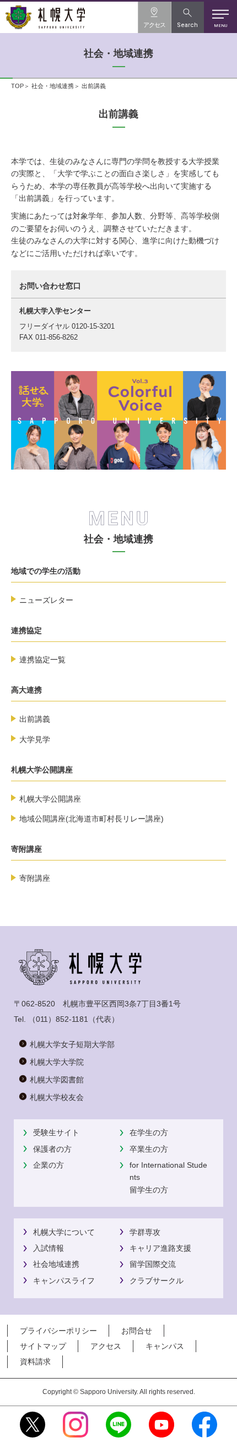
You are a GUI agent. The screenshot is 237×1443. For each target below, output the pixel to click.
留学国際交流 (153, 1264)
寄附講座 (34, 878)
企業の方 (48, 1165)
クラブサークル (157, 1280)
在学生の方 (149, 1132)
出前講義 (34, 719)
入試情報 (48, 1248)
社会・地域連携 (52, 86)
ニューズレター (46, 600)
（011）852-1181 (58, 1019)
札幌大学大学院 (57, 1062)
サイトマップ (43, 1346)
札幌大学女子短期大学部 (72, 1044)
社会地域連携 (56, 1264)
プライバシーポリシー (58, 1330)
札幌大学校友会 (57, 1097)
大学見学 (34, 739)
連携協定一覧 (42, 659)
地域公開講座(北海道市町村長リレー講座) (91, 818)
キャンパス (165, 1346)
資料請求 (35, 1361)
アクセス (105, 1346)
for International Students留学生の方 (168, 1177)
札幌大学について (64, 1232)
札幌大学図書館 (57, 1079)
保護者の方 (52, 1149)
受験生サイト (56, 1132)
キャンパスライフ (64, 1280)
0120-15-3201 (93, 326)
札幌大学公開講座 (50, 798)
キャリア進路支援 (160, 1248)
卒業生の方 (149, 1149)
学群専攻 (145, 1232)
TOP (17, 86)
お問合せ (136, 1330)
